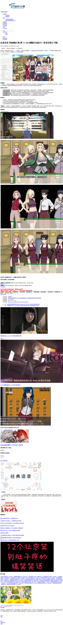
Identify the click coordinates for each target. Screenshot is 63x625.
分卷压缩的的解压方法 (10, 20)
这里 (31, 290)
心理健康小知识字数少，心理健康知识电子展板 (10, 520)
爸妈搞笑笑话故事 (4, 532)
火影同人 (10, 298)
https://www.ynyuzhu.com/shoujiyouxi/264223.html (18, 301)
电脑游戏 (7, 16)
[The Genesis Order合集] (15, 603)
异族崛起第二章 (24, 298)
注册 (6, 34)
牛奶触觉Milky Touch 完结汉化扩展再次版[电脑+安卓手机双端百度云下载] (23, 305)
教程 (4, 17)
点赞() (2, 294)
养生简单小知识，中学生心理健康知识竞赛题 (10, 530)
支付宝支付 (2, 286)
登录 (6, 33)
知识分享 (5, 24)
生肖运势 (5, 25)
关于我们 (5, 28)
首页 (4, 36)
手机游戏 (7, 15)
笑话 (4, 27)
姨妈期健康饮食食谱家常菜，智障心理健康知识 (10, 537)
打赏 (5, 294)
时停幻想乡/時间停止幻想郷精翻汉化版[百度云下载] (9, 427)
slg (4, 103)
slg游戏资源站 (38, 298)
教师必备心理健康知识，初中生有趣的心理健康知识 (11, 528)
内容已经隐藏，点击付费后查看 (7, 279)
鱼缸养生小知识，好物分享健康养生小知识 (9, 540)
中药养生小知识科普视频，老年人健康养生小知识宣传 (12, 523)
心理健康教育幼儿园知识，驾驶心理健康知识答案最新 (12, 535)
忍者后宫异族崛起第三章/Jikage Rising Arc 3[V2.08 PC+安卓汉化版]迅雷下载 (23, 304)
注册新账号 (5, 460)
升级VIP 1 (2, 284)
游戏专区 (5, 14)
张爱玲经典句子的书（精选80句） (7, 525)
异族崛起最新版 (31, 298)
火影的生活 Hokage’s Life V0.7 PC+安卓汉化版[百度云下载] (10, 335)
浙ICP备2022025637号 (8, 606)
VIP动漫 (5, 21)
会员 (5, 31)
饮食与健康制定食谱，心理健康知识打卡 (9, 518)
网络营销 (5, 23)
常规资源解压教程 (9, 19)
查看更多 (3, 499)
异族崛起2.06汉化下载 (16, 298)
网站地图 (2, 607)
